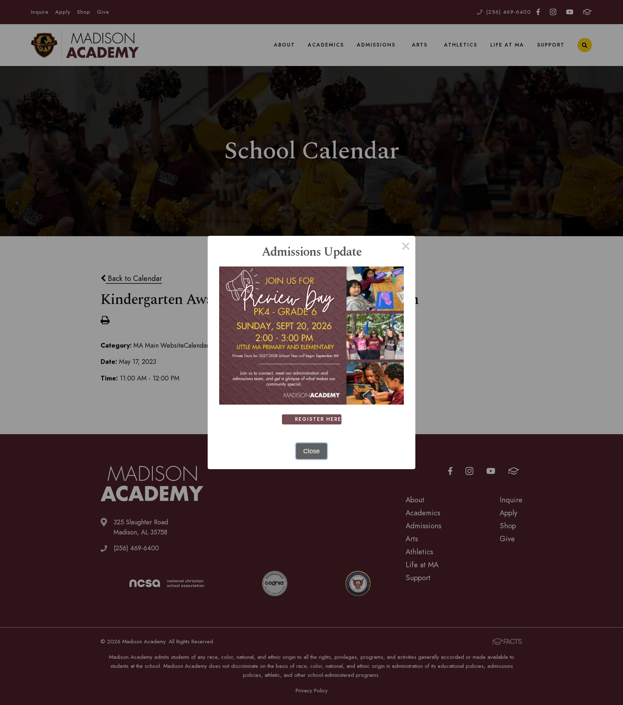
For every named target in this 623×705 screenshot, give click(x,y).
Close (311, 451)
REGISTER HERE (318, 419)
